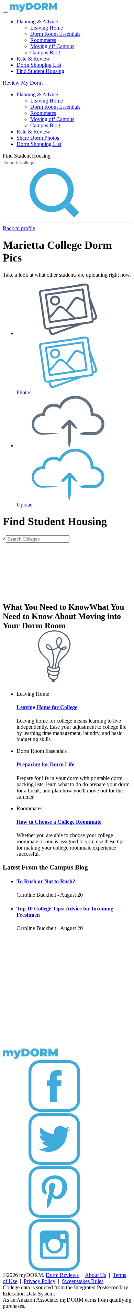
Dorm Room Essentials (55, 34)
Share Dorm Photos (37, 138)
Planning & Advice (37, 21)
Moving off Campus (52, 46)
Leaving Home (46, 28)
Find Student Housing (40, 71)
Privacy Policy (39, 1281)
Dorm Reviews (62, 1275)
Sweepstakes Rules (82, 1281)
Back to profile (19, 228)
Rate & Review (33, 59)
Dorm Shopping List (38, 65)
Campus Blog (45, 52)
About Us (95, 1275)
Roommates (43, 40)
